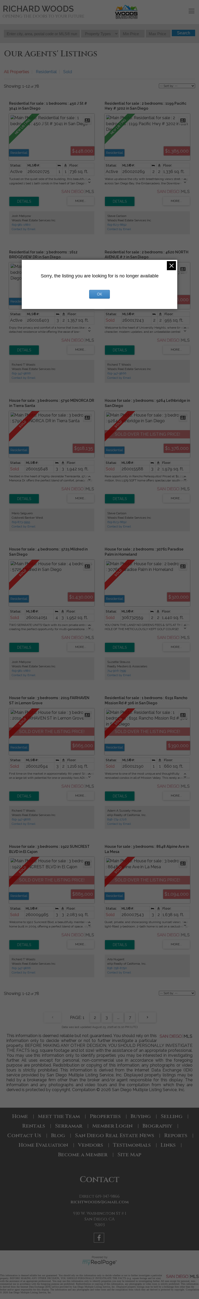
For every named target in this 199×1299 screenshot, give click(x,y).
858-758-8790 (117, 968)
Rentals (33, 1125)
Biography (157, 1125)
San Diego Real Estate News (114, 1135)
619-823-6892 (117, 224)
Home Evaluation (43, 1145)
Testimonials (132, 1145)
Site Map (129, 1154)
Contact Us (24, 1135)
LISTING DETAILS (24, 201)
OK (99, 294)
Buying (141, 1116)
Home (20, 1116)
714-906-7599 (116, 671)
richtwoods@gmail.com (99, 1202)
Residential (46, 71)
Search (183, 33)
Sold (67, 71)
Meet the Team (59, 1116)
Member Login (112, 1125)
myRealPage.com (99, 1262)
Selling (171, 1116)
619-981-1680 (21, 224)
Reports (175, 1135)
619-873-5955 (21, 522)
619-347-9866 (21, 373)
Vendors (90, 1145)
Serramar (68, 1125)
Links (168, 1145)
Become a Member (83, 1154)
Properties (105, 1116)
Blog (58, 1135)
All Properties (16, 71)
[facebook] (99, 1238)
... (118, 1017)
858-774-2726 (116, 819)
